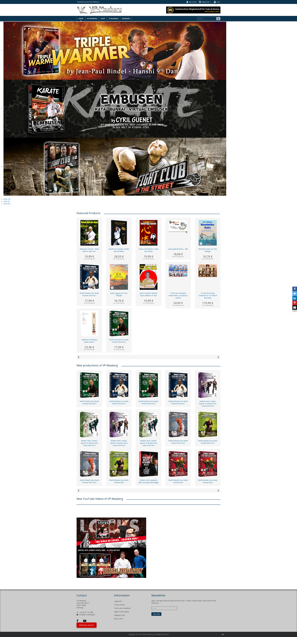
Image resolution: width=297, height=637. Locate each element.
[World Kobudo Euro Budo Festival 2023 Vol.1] (207, 424)
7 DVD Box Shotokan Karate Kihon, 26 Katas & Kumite (178, 295)
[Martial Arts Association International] (193, 10)
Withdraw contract (86, 625)
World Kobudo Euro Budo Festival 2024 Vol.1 (89, 294)
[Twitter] (294, 293)
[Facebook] (294, 289)
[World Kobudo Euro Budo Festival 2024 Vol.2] (119, 323)
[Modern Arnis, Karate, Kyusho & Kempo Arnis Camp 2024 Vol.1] (89, 424)
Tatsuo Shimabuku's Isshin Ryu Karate (148, 250)
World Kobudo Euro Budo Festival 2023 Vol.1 (207, 442)
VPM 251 (6, 201)
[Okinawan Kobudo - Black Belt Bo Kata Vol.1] (89, 233)
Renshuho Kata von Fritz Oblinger (208, 250)
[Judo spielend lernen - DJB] (178, 226)
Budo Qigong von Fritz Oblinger (118, 294)
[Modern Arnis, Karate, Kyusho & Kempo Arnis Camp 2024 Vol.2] (207, 385)
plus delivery (91, 259)
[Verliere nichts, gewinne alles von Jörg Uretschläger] (148, 464)
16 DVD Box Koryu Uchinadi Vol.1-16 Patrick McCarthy (208, 295)
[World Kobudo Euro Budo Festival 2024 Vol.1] (89, 277)
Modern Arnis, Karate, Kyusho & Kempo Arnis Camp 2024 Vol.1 (89, 443)
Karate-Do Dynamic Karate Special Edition (119, 250)
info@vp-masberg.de (87, 614)
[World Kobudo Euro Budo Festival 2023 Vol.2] (178, 424)
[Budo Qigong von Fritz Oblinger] (119, 277)
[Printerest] (294, 303)
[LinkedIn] (294, 298)
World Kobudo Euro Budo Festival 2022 (119, 481)
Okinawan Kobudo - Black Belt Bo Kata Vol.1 (89, 250)
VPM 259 (6, 204)
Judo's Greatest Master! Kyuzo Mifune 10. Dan (148, 294)
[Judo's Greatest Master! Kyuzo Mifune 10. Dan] (148, 277)
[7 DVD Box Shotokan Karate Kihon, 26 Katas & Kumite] (178, 270)
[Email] (294, 307)
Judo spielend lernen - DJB (178, 249)
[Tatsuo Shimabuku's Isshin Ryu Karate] (148, 233)
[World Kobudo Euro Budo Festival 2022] (119, 464)
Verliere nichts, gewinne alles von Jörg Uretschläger (149, 481)
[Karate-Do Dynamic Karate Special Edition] (119, 233)
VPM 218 (6, 199)
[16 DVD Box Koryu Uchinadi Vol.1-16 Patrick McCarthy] (207, 270)
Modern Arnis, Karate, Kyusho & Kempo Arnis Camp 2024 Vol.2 (207, 403)
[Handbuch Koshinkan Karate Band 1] (89, 323)
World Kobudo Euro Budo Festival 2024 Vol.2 (119, 341)
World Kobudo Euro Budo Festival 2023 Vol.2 (178, 442)
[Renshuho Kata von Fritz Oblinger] (208, 233)
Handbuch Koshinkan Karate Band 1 (89, 341)
